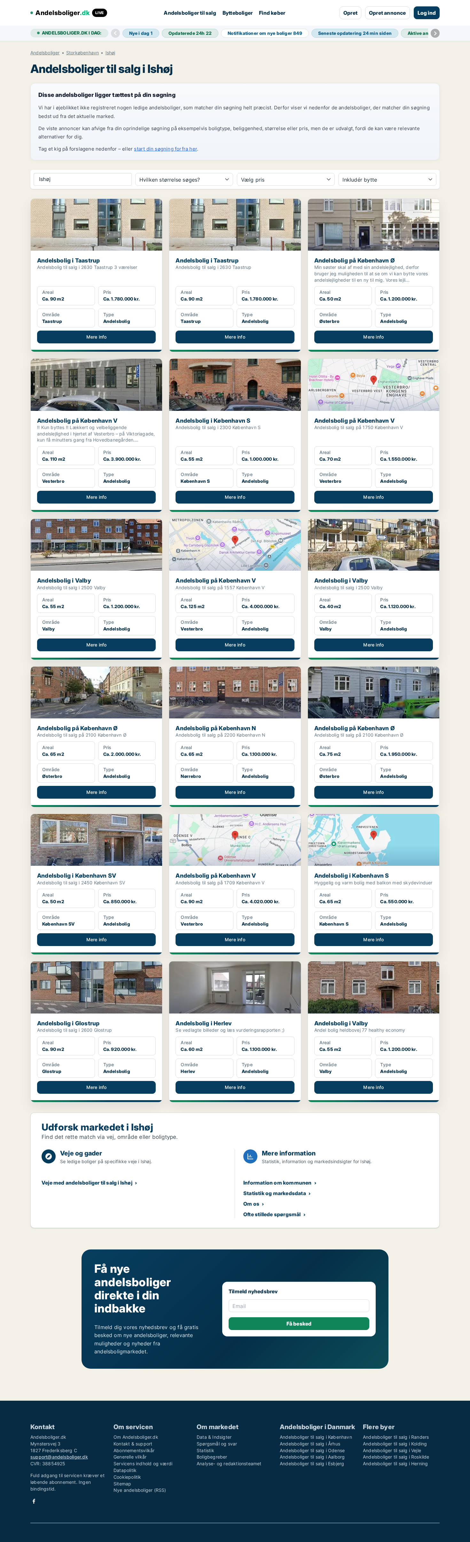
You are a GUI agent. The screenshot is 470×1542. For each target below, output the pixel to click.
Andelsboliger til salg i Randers (396, 1437)
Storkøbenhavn (82, 52)
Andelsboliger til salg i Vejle (392, 1450)
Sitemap (122, 1483)
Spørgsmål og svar (217, 1443)
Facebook (33, 1501)
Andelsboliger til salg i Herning (395, 1463)
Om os (251, 1204)
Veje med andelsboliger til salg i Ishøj (87, 1182)
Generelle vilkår (130, 1457)
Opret (350, 13)
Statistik (205, 1450)
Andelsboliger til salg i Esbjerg (312, 1463)
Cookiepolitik (127, 1477)
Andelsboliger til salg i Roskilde (396, 1457)
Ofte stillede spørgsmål (272, 1214)
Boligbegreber (212, 1457)
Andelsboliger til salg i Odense (312, 1450)
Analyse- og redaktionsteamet (229, 1463)
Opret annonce (387, 13)
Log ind (427, 13)
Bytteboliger (238, 13)
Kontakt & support (133, 1443)
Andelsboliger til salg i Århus (310, 1443)
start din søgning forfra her (165, 149)
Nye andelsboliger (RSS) (140, 1490)
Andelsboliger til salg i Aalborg (312, 1457)
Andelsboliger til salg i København (316, 1437)
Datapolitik (125, 1470)
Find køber (272, 13)
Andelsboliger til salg (190, 13)
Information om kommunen (277, 1182)
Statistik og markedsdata (274, 1193)
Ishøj (110, 52)
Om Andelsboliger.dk (136, 1437)
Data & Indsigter (214, 1437)
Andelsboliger (45, 52)
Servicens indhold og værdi (143, 1463)
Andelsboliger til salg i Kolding (395, 1443)
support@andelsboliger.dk (59, 1457)
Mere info (96, 337)
